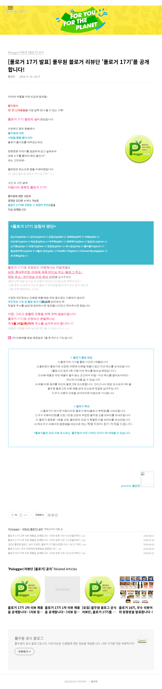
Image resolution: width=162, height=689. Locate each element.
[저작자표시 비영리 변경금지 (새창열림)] (52, 515)
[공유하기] (20, 515)
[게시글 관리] (25, 515)
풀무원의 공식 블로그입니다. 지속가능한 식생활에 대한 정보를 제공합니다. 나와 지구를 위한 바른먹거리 (74, 643)
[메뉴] (10, 8)
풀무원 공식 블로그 (29, 638)
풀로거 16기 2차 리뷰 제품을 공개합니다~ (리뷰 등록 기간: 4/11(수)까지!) (44, 553)
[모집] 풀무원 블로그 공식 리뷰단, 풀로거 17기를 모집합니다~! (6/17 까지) (44, 544)
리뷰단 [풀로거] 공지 (32, 529)
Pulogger (14, 529)
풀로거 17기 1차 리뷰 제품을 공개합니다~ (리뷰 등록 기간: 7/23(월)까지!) (44, 540)
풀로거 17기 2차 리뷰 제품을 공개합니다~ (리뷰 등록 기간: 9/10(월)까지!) (44, 535)
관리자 (94, 681)
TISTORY (82, 681)
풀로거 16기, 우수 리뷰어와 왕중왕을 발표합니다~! (33, 548)
